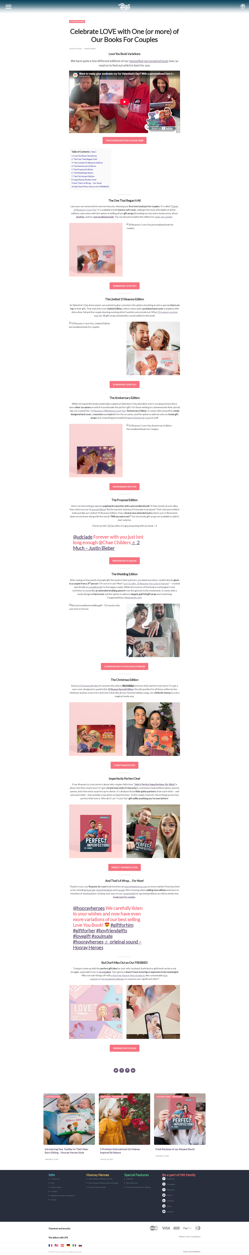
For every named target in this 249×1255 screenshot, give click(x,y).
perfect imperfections (125, 867)
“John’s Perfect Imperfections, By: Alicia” (154, 784)
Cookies (54, 1191)
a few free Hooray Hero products (128, 975)
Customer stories (77, 21)
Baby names (105, 1097)
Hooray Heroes (56, 1245)
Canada (121, 890)
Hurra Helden (62, 1245)
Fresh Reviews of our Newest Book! (175, 1149)
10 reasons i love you (124, 286)
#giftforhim (122, 925)
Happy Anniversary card (138, 417)
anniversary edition (124, 486)
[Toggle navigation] (8, 7)
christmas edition (124, 765)
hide (93, 152)
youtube (170, 1211)
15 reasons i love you (124, 384)
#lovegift (82, 936)
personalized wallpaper (113, 978)
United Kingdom (104, 890)
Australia (90, 890)
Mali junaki (80, 1245)
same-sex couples (163, 216)
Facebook (171, 1179)
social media (129, 893)
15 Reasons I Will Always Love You (108, 410)
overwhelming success (135, 886)
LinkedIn (170, 1201)
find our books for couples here (124, 140)
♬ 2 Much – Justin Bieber (106, 545)
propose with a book (124, 560)
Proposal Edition (97, 509)
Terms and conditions (191, 1252)
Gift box (129, 1179)
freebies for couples (124, 1048)
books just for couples (124, 897)
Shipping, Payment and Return (63, 1195)
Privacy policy (56, 1187)
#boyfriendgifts (111, 930)
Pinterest (171, 1190)
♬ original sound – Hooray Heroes (107, 944)
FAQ (52, 1183)
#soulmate (102, 936)
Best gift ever (132, 1183)
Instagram (171, 1184)
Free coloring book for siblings (138, 1187)
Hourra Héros (50, 1245)
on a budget (105, 971)
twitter (170, 1195)
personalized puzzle (104, 216)
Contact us (55, 1179)
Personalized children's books (100, 1179)
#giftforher (84, 930)
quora (169, 1206)
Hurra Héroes (86, 1245)
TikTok (111, 525)
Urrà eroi (74, 1245)
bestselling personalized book (148, 61)
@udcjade (82, 537)
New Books (177, 1097)
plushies (80, 216)
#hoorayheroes (88, 941)
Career (53, 1200)
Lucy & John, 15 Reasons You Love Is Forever (146, 583)
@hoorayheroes (89, 908)
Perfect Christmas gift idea (84, 685)
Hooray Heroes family (97, 1187)
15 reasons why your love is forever (124, 666)
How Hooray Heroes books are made (103, 1183)
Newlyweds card (133, 597)
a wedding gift (95, 587)
